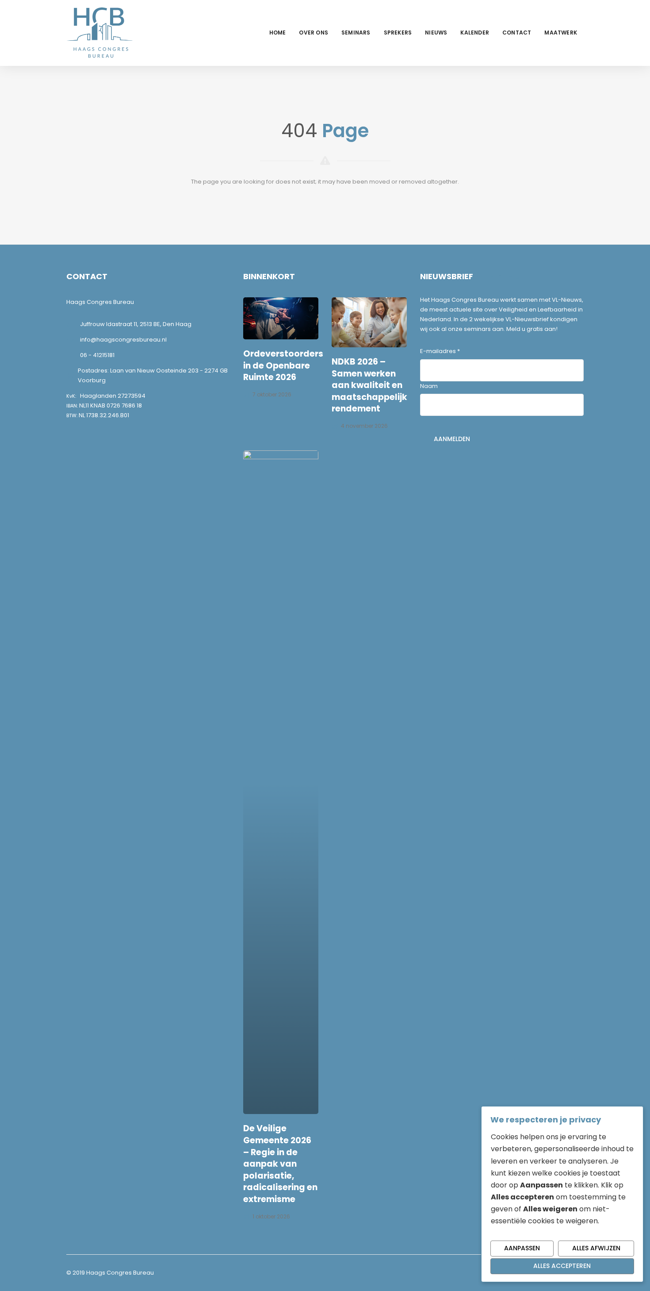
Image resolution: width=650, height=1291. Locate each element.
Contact (516, 32)
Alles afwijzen (596, 1248)
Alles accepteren (562, 1265)
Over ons (313, 32)
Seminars (356, 32)
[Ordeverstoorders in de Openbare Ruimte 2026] (280, 318)
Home (277, 32)
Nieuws (436, 32)
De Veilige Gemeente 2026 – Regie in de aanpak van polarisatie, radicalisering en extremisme (280, 1163)
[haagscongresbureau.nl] (99, 32)
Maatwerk (560, 32)
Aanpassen (522, 1248)
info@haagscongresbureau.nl (123, 339)
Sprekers (398, 32)
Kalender (474, 32)
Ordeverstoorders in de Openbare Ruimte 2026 (283, 365)
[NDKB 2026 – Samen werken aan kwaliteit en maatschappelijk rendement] (369, 322)
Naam (429, 386)
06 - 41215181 (97, 355)
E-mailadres (440, 351)
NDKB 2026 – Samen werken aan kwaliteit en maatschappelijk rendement (369, 385)
